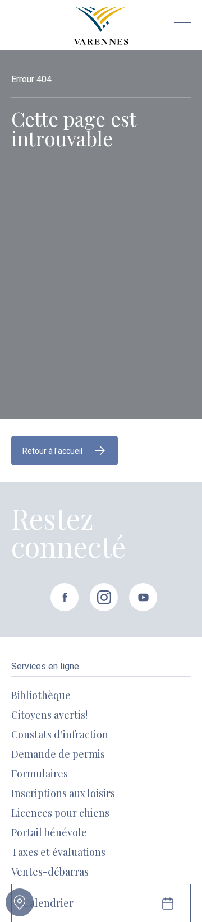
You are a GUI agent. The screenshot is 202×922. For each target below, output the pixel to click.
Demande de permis (58, 754)
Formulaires (39, 773)
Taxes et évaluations (58, 852)
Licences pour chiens (60, 812)
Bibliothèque (41, 695)
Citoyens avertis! (49, 714)
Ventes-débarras (50, 871)
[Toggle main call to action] (20, 902)
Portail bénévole (49, 832)
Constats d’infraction (59, 734)
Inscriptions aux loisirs (63, 793)
